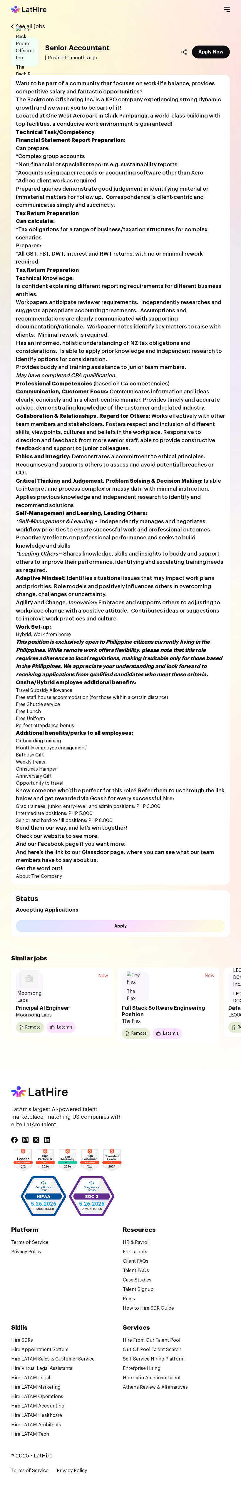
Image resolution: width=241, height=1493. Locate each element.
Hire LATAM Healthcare (36, 1415)
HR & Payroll (136, 1242)
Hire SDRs (22, 1340)
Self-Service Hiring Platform (154, 1359)
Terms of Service (29, 1242)
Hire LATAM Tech (30, 1434)
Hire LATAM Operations (37, 1396)
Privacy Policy (26, 1251)
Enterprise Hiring (141, 1368)
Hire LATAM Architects (36, 1424)
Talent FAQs (136, 1270)
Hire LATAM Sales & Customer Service (53, 1359)
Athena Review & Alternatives (155, 1387)
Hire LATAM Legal (30, 1377)
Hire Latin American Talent (152, 1377)
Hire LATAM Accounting (37, 1406)
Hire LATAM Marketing (36, 1387)
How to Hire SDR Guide (148, 1308)
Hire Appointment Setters (39, 1349)
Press (129, 1298)
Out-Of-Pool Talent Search (152, 1349)
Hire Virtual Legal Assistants (41, 1368)
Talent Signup (138, 1289)
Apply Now (210, 52)
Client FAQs (135, 1261)
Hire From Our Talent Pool (151, 1340)
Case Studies (137, 1280)
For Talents (135, 1251)
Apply (120, 926)
